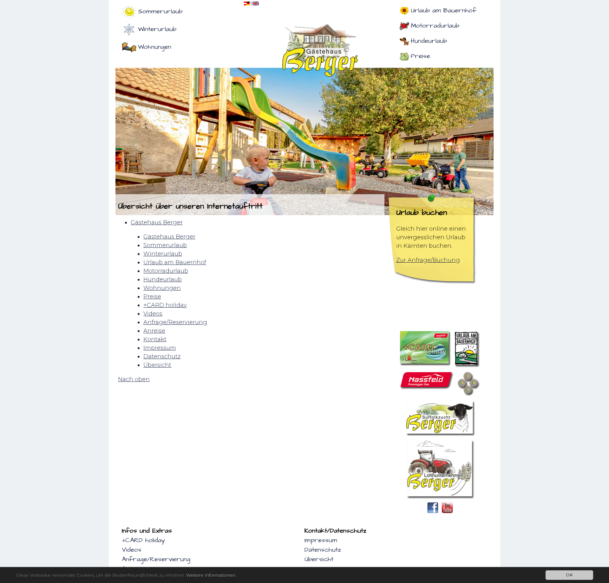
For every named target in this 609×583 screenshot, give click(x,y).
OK (569, 574)
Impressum (320, 540)
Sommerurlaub (160, 11)
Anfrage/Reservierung (156, 559)
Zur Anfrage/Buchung (428, 260)
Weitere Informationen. (211, 575)
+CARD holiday (143, 540)
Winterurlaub (157, 29)
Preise (420, 56)
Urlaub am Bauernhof (443, 10)
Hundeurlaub (429, 40)
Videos (131, 549)
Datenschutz (322, 549)
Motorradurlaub (435, 25)
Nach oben (134, 379)
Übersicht (318, 559)
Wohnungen (154, 46)
